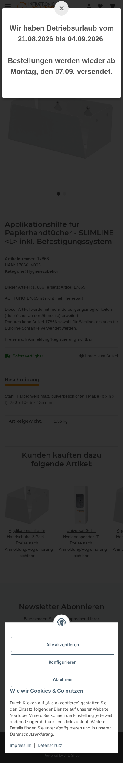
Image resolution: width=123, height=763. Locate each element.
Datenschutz (50, 745)
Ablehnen (63, 679)
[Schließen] (61, 8)
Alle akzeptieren (62, 644)
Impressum (20, 745)
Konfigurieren (63, 662)
